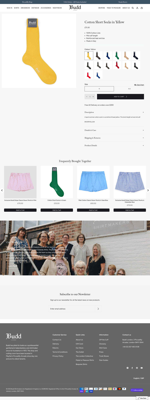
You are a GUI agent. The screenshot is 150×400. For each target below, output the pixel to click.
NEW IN (9, 8)
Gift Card (79, 344)
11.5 (129, 89)
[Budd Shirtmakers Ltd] (75, 8)
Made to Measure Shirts (85, 360)
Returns (55, 348)
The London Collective (84, 356)
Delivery (56, 344)
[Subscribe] (98, 309)
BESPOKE (101, 8)
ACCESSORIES (46, 8)
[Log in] (137, 8)
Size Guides (103, 360)
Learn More (12, 266)
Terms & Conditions (60, 352)
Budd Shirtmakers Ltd (17, 389)
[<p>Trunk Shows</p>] (121, 2)
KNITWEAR (35, 8)
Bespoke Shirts (81, 364)
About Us (79, 340)
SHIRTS (16, 8)
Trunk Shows (104, 356)
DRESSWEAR (25, 8)
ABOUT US (126, 8)
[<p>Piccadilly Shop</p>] (28, 2)
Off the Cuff (103, 340)
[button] (133, 8)
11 (99, 89)
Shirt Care (103, 348)
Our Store (79, 348)
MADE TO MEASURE (114, 8)
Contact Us (57, 340)
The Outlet (80, 352)
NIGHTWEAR (57, 8)
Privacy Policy (58, 356)
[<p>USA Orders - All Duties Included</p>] (75, 2)
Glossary (102, 344)
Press (101, 352)
